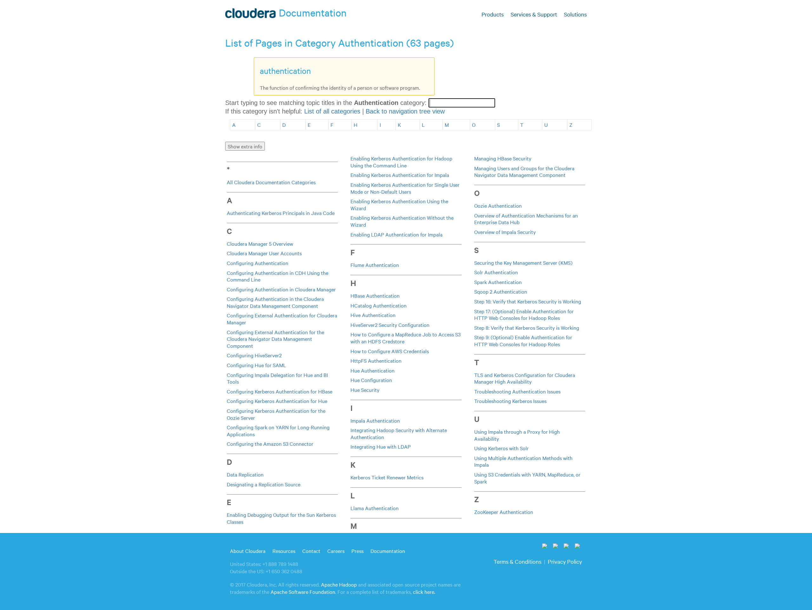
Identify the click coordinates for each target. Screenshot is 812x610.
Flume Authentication (374, 264)
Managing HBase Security (502, 158)
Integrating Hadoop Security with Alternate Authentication (398, 433)
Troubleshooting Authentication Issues (517, 391)
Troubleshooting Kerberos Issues (510, 400)
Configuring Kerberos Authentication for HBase (279, 391)
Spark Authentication (498, 281)
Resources (283, 550)
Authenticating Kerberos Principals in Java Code (281, 212)
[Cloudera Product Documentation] (251, 14)
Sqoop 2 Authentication (500, 291)
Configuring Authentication (257, 262)
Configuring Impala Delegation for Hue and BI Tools (277, 378)
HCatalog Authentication (378, 305)
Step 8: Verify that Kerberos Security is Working (526, 327)
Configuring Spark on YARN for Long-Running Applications (278, 431)
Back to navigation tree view (405, 111)
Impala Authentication (375, 420)
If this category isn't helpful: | (335, 111)
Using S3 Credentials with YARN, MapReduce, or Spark (527, 478)
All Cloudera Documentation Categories (271, 181)
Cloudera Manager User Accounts (264, 253)
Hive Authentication (373, 314)
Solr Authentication (496, 272)
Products (492, 14)
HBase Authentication (375, 295)
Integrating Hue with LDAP (380, 446)
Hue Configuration (371, 379)
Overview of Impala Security (505, 231)
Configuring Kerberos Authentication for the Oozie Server (276, 414)
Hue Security (364, 389)
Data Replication (245, 474)
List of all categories (332, 111)
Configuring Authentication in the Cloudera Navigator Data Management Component (275, 302)
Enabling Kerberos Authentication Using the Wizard (399, 204)
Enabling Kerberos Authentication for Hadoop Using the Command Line (401, 162)
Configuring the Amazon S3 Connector (270, 443)
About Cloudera (247, 550)
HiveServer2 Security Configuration (389, 324)
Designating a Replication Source (263, 484)
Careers (335, 550)
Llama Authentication (374, 507)
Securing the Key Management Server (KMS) (523, 262)
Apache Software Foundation (303, 591)
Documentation (387, 550)
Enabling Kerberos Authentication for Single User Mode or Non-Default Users (405, 188)
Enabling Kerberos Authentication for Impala (399, 174)
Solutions (575, 14)
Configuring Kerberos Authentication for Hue (277, 400)
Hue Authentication (372, 370)
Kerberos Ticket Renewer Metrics (386, 477)
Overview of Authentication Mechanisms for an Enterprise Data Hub (526, 219)
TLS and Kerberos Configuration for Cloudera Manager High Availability (524, 378)
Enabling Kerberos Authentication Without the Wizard (402, 221)
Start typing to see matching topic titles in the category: (327, 102)
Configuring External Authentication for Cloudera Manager (282, 319)
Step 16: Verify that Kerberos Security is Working (527, 301)
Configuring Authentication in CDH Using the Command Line (277, 276)
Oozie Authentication (498, 205)
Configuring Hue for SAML (256, 364)
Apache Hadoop (339, 584)
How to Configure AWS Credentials (389, 350)
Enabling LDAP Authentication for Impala (396, 234)
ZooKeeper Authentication (503, 511)
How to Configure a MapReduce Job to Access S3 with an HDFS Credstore (405, 338)
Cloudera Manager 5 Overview (260, 243)
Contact (311, 550)
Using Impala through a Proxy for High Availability (517, 435)
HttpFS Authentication (376, 360)
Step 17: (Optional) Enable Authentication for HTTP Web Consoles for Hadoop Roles (524, 314)
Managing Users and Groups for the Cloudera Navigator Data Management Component (524, 171)
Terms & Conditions (517, 561)
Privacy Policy (565, 561)
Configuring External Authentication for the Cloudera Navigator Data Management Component (275, 338)
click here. (424, 591)
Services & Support (534, 14)
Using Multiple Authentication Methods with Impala (523, 461)
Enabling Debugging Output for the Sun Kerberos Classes (281, 518)
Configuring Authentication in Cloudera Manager (281, 289)
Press (357, 550)
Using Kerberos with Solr (501, 448)
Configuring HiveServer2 (254, 355)
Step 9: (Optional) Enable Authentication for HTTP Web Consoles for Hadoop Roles (523, 340)
